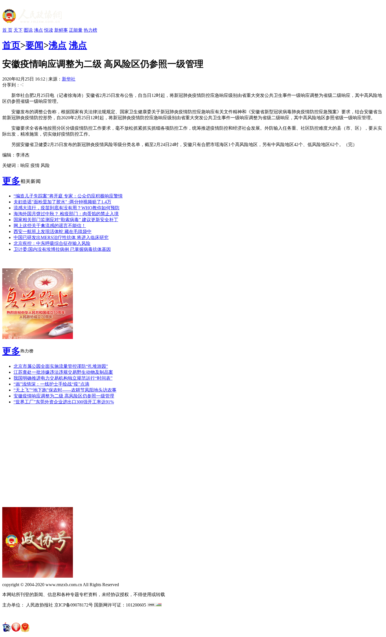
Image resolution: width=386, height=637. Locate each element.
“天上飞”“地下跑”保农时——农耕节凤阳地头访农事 (65, 390)
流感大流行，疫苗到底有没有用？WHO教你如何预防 (67, 207)
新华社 (68, 79)
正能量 (76, 30)
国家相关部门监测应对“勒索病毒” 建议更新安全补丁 (66, 219)
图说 (28, 30)
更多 (11, 181)
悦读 (48, 30)
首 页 (7, 30)
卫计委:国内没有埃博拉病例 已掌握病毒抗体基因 (62, 249)
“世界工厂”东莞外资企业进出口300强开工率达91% (64, 401)
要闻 (34, 45)
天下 (18, 30)
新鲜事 (61, 30)
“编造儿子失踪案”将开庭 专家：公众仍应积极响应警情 (68, 196)
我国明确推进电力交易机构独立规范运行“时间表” (63, 378)
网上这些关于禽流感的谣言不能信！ (50, 225)
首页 (11, 45)
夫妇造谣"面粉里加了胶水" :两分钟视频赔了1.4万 (62, 201)
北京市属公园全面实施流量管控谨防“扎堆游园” (61, 366)
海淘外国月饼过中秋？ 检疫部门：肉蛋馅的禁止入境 (66, 213)
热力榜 (90, 30)
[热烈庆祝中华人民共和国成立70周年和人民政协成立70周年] (37, 337)
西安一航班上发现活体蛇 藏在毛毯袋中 (53, 231)
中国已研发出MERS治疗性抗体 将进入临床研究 (61, 237)
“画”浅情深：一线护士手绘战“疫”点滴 (51, 384)
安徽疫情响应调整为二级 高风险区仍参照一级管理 (64, 395)
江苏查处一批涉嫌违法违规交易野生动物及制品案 (63, 372)
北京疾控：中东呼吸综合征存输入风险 (52, 243)
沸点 (38, 30)
